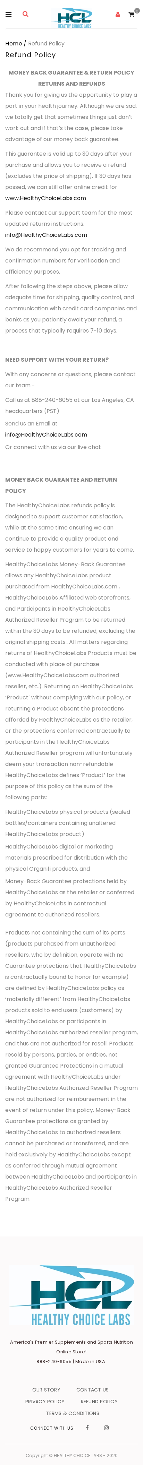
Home (13, 44)
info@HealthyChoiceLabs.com (46, 235)
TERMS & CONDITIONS (72, 1413)
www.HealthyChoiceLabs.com (45, 198)
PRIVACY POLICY (45, 1401)
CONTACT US (92, 1389)
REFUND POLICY (99, 1401)
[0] (131, 15)
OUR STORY (46, 1389)
